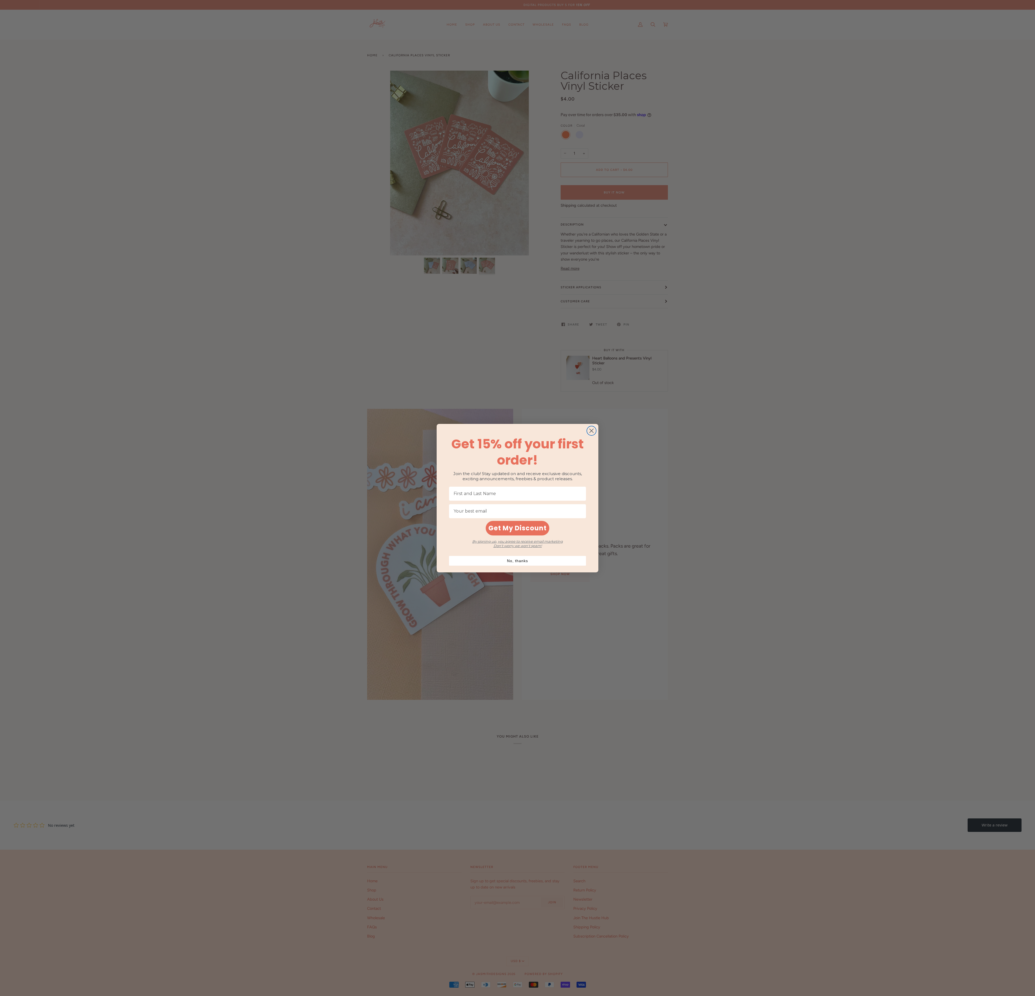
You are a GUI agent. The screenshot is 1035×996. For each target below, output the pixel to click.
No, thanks (517, 561)
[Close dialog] (591, 430)
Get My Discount (517, 528)
